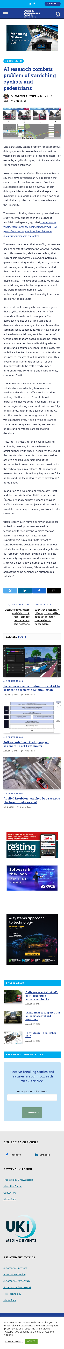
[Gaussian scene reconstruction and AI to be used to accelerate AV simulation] (32, 661)
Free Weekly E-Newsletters (18, 1179)
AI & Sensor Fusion (13, 61)
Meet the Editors (12, 1186)
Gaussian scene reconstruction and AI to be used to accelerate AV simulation (31, 688)
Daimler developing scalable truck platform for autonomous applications (17, 617)
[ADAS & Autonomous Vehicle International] (32, 13)
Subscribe (52, 4)
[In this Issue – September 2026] (13, 1037)
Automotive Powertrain (16, 1280)
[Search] (58, 13)
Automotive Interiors (15, 1268)
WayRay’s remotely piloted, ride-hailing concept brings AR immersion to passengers (47, 617)
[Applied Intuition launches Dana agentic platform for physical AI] (32, 773)
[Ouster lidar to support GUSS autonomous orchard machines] (13, 1017)
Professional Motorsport (17, 1287)
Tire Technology (12, 1293)
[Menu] (5, 13)
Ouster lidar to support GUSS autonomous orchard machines (42, 1016)
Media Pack (9, 1199)
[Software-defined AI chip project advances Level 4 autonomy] (32, 717)
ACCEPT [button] (31, 1341)
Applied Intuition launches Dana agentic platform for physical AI (31, 800)
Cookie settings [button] (14, 1341)
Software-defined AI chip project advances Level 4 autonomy (26, 744)
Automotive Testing (14, 1274)
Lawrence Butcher (25, 96)
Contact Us (9, 1192)
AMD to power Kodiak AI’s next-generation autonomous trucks (41, 996)
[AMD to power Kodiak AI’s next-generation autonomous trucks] (13, 996)
